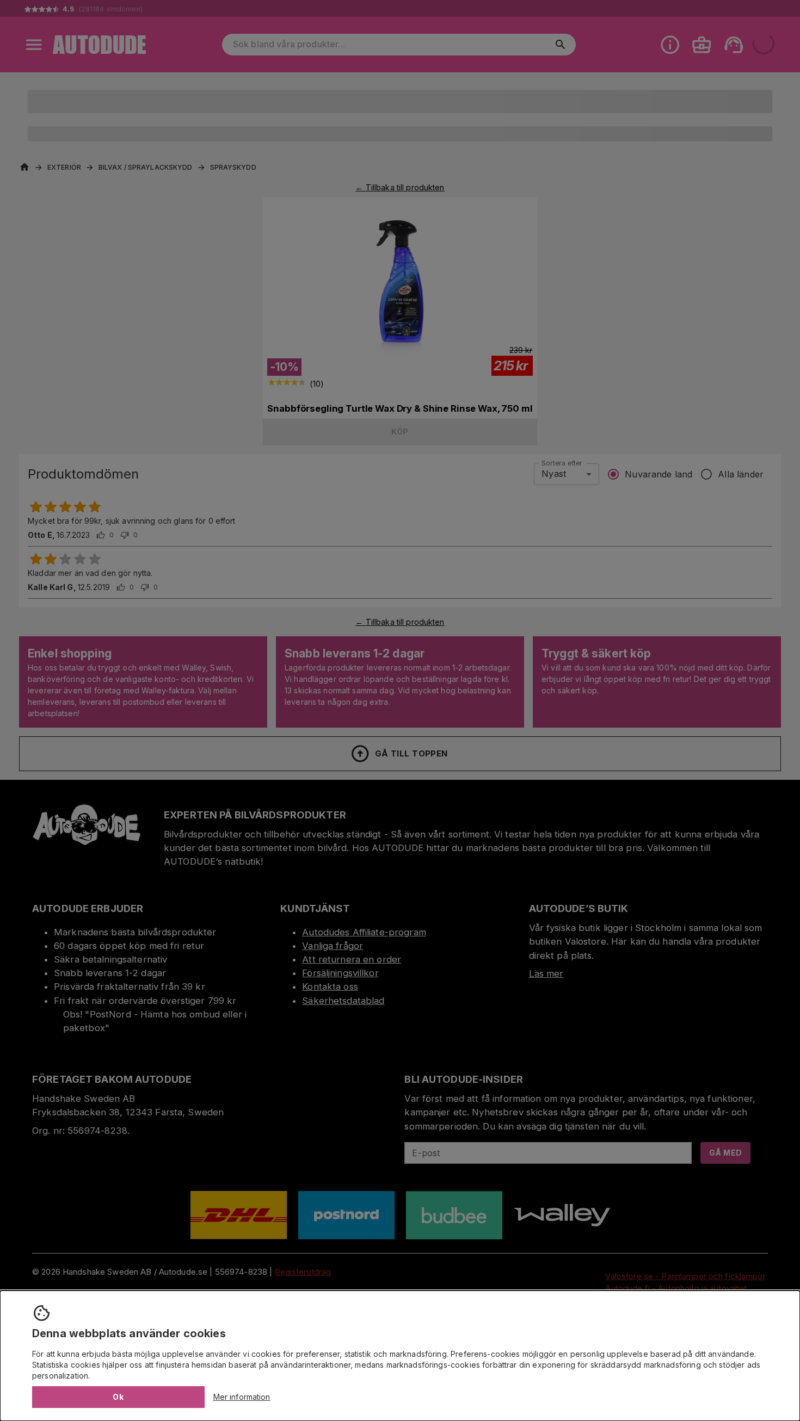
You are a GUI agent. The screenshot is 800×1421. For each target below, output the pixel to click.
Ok (118, 1396)
